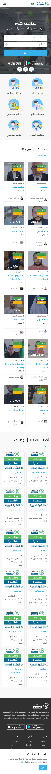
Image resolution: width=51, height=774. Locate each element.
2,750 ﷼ (13, 222)
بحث (25, 52)
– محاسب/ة (41, 591)
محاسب (44, 187)
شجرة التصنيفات (13, 749)
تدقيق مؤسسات (17, 272)
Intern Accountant (15, 670)
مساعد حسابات (14, 631)
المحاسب (17, 550)
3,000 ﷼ (37, 354)
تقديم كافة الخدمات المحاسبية (38, 277)
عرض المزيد (42, 155)
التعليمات (28, 749)
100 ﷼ (12, 177)
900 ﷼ (12, 266)
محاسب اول (42, 320)
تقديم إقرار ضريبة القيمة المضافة (16, 277)
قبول (43, 767)
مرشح (41, 169)
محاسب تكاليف (39, 472)
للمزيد (21, 762)
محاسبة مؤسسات (40, 227)
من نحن (16, 741)
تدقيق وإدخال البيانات (41, 365)
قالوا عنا (29, 745)
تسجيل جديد (44, 745)
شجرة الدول (15, 745)
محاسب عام (19, 187)
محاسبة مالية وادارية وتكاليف (14, 365)
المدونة (29, 741)
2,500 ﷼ (13, 310)
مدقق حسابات (17, 410)
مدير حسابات (18, 231)
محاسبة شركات (41, 183)
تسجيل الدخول (44, 741)
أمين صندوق (40, 510)
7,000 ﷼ (13, 400)
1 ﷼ (34, 222)
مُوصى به (41, 166)
